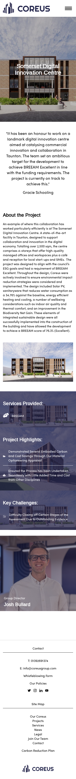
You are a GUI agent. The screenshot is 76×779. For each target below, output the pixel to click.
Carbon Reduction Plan (38, 750)
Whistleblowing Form (38, 675)
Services (38, 725)
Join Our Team (38, 738)
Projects (38, 721)
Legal (38, 734)
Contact (38, 743)
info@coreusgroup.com (39, 668)
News (38, 729)
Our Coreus (38, 716)
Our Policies (38, 683)
